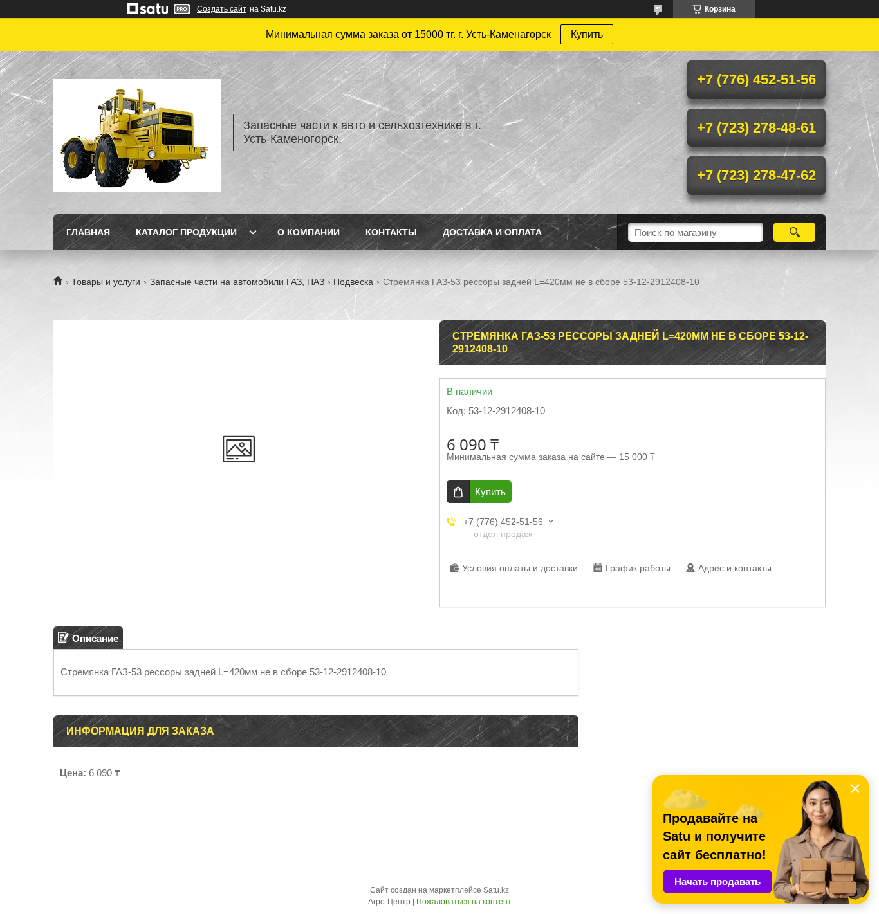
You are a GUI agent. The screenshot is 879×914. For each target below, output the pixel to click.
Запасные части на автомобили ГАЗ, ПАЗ (237, 282)
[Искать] (794, 232)
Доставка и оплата (492, 232)
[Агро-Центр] (137, 132)
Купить (587, 34)
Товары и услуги (105, 282)
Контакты (391, 232)
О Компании (308, 232)
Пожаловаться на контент (464, 901)
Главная (88, 232)
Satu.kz (496, 890)
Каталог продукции (186, 232)
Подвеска (353, 282)
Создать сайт (221, 9)
